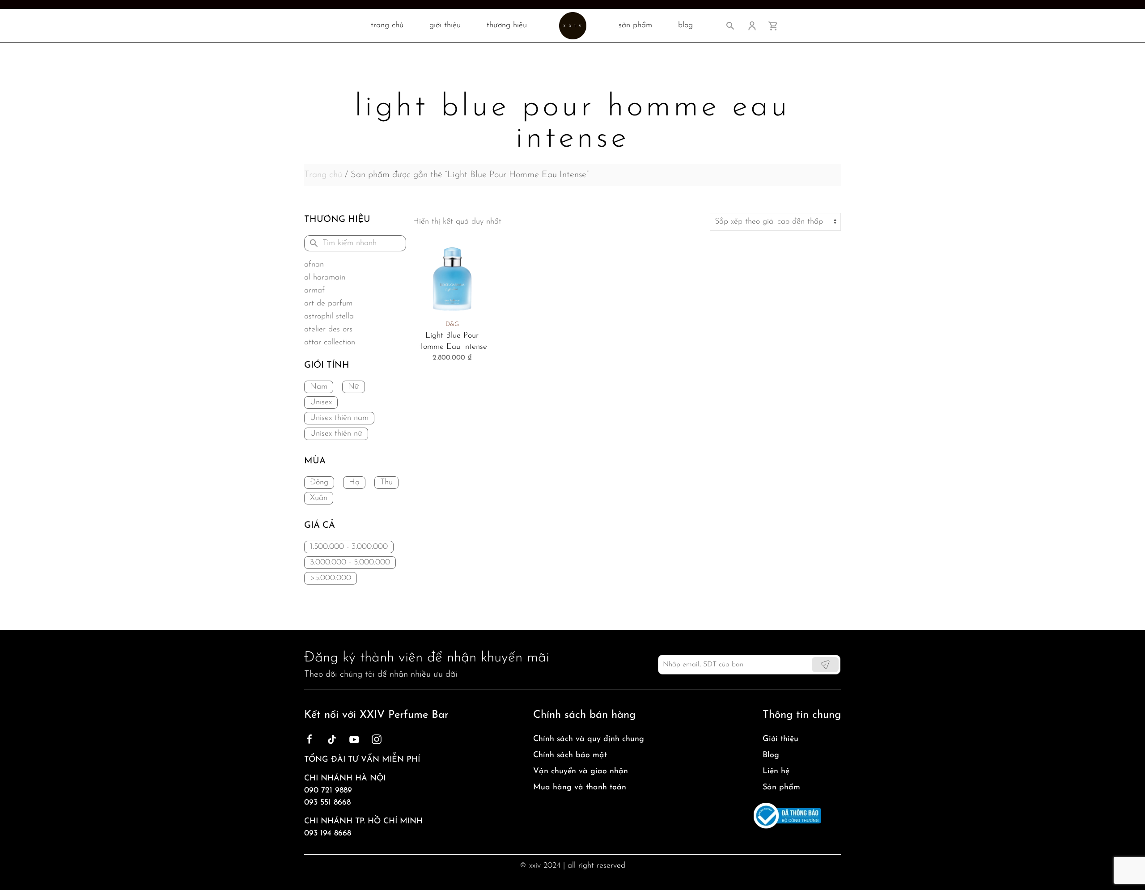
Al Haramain (324, 278)
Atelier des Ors (328, 330)
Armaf (314, 291)
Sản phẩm (781, 788)
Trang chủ (323, 174)
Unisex (321, 402)
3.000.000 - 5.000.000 (350, 563)
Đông (319, 483)
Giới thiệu (445, 25)
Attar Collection (329, 343)
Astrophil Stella (329, 317)
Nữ (353, 387)
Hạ (354, 483)
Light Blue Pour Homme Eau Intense (452, 341)
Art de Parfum (328, 304)
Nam (318, 387)
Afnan (314, 265)
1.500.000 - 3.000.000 (349, 547)
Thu (386, 483)
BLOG (685, 25)
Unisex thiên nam (339, 418)
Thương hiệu (507, 25)
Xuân (318, 498)
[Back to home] (572, 25)
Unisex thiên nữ (336, 434)
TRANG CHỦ (387, 25)
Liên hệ (776, 771)
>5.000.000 (330, 578)
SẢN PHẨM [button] (635, 25)
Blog (771, 755)
